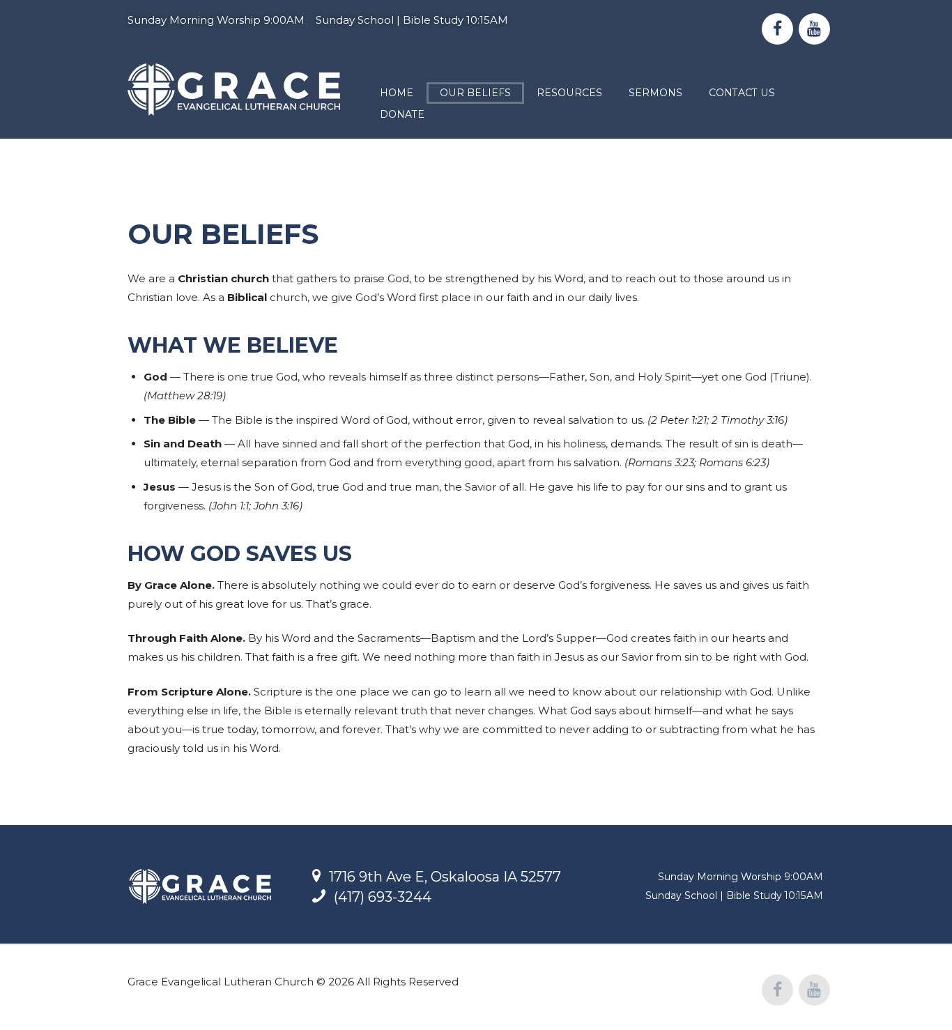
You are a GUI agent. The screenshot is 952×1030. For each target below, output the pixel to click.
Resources (569, 92)
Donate (402, 114)
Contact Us (742, 92)
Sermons (655, 92)
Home (396, 92)
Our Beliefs (475, 92)
